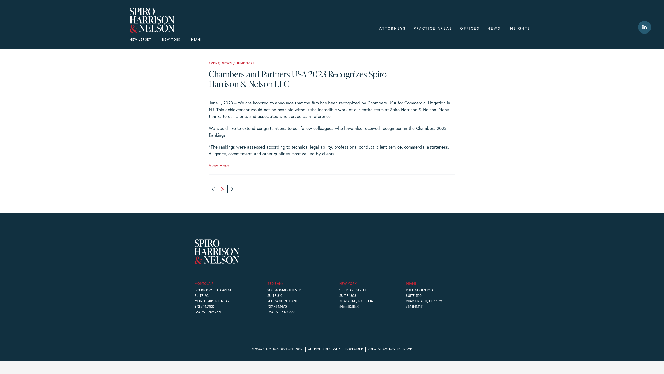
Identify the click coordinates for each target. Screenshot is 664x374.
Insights (519, 28)
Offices (470, 28)
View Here (219, 165)
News (494, 28)
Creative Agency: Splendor (390, 349)
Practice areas (433, 28)
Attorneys (392, 28)
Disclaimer (354, 349)
